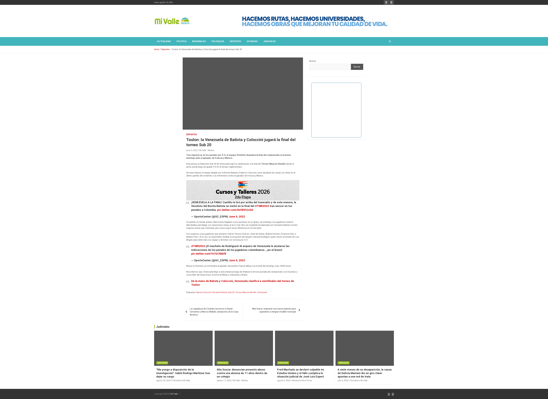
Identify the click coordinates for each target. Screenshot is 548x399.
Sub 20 (231, 292)
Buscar (312, 61)
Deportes (235, 41)
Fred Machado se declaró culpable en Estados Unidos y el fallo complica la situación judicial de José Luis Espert (300, 373)
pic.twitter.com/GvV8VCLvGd (235, 209)
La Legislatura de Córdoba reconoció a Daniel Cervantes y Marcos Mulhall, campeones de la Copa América (214, 311)
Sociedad (252, 41)
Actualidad (164, 41)
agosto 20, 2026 (163, 380)
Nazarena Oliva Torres (302, 380)
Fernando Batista (219, 292)
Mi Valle (174, 394)
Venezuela (262, 292)
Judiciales (269, 41)
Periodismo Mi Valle (181, 380)
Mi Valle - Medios (206, 150)
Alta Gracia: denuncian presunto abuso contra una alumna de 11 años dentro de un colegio (242, 373)
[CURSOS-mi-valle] (242, 181)
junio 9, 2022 (192, 150)
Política (182, 41)
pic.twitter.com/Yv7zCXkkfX (208, 253)
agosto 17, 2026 (224, 380)
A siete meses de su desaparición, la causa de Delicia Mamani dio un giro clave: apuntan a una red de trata (365, 373)
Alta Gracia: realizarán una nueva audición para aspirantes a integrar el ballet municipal (274, 310)
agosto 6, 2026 (283, 380)
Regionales (199, 41)
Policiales (217, 41)
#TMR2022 (262, 206)
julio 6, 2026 (343, 380)
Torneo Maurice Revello (245, 292)
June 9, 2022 (237, 216)
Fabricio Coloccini (203, 292)
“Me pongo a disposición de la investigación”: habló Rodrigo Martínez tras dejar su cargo (183, 373)
